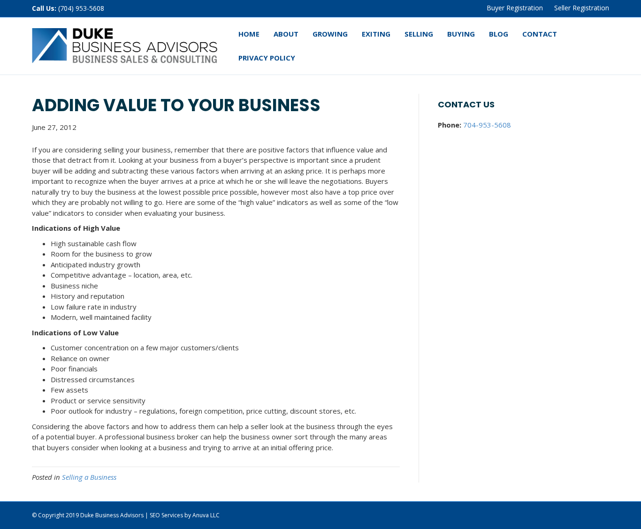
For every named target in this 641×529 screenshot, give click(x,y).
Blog (498, 33)
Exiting (376, 33)
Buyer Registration (515, 7)
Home (248, 33)
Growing (330, 33)
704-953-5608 (487, 124)
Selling (418, 33)
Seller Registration (581, 7)
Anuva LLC (206, 515)
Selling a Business (89, 477)
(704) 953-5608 (81, 8)
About (286, 33)
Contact (539, 33)
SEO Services (166, 515)
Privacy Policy (266, 57)
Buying (461, 33)
